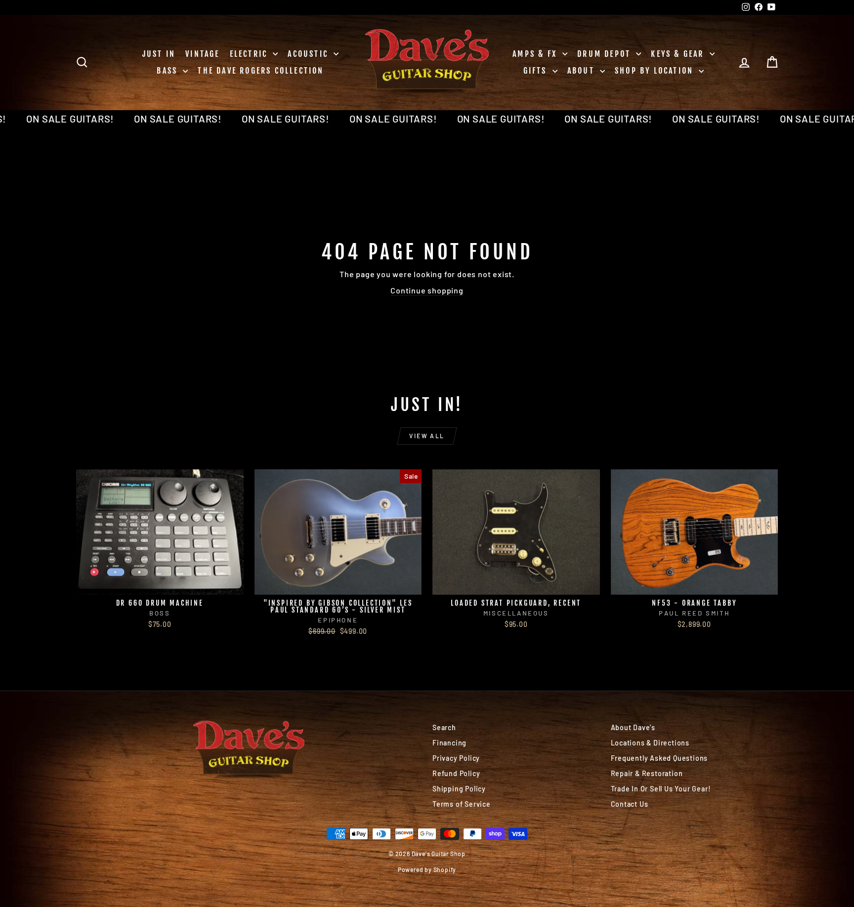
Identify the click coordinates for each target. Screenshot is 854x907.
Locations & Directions (650, 743)
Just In (158, 54)
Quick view (160, 584)
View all (426, 435)
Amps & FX (536, 54)
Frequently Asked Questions (659, 758)
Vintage (202, 54)
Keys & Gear (679, 54)
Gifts (536, 71)
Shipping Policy (459, 788)
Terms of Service (461, 804)
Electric (250, 54)
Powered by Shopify (427, 869)
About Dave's (633, 727)
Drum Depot (605, 54)
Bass (168, 71)
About (582, 71)
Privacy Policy (456, 758)
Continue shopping (427, 290)
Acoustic (309, 54)
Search (444, 727)
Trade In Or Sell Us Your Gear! (661, 788)
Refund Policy (456, 773)
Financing (449, 743)
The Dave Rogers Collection (261, 71)
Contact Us (629, 804)
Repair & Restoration (647, 773)
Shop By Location (655, 71)
